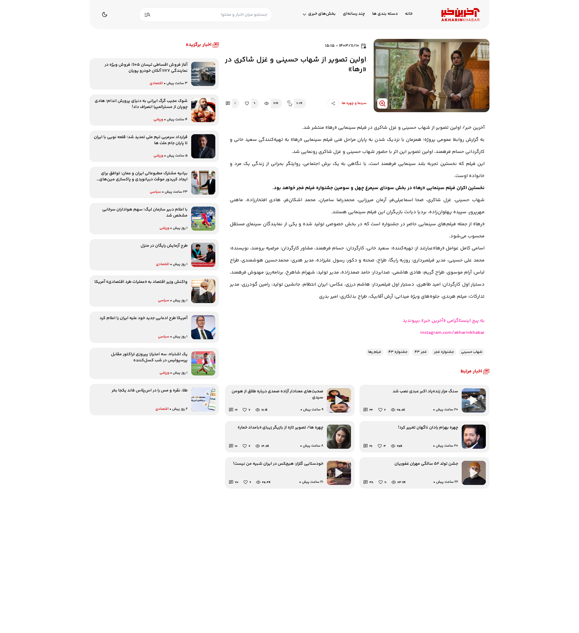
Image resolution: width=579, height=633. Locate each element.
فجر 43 (421, 352)
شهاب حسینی (471, 352)
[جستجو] (147, 14)
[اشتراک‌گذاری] (333, 103)
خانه (409, 14)
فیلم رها (374, 352)
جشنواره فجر (444, 352)
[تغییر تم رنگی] (104, 14)
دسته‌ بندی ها (385, 14)
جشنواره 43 (397, 352)
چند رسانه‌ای (354, 14)
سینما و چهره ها (354, 103)
